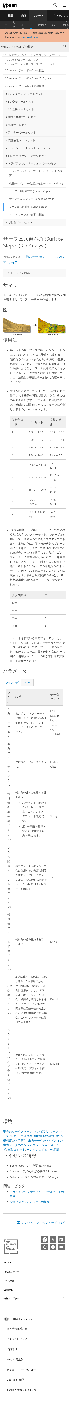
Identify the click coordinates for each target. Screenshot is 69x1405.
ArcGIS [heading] (8, 1262)
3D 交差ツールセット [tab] (21, 101)
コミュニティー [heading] (11, 1271)
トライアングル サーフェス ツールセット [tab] (33, 163)
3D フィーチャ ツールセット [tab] (25, 93)
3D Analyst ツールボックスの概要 (24, 70)
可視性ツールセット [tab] (20, 222)
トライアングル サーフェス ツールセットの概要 (35, 173)
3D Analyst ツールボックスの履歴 (24, 86)
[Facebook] (44, 1239)
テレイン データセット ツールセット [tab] (30, 148)
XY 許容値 (20, 1140)
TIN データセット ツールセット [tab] (27, 155)
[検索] (55, 5)
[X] (53, 1239)
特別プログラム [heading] (11, 1298)
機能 (23, 15)
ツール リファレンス (31, 25)
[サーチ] (65, 46)
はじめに (14, 25)
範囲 (13, 1136)
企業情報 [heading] (8, 1289)
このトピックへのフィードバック (44, 1222)
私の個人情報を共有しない (22, 1389)
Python (42, 24)
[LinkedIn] (61, 1239)
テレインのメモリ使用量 (43, 1149)
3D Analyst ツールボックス (22, 59)
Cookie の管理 (15, 1379)
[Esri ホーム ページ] (10, 5)
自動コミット (16, 1149)
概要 (10, 15)
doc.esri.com (30, 37)
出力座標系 (25, 1136)
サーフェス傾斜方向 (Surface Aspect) (30, 191)
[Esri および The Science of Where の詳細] (11, 1247)
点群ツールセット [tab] (19, 125)
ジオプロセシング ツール (45, 55)
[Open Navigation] (64, 5)
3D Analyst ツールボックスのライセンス (28, 78)
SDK (54, 24)
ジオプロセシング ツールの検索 (29, 1201)
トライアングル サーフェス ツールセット (31, 64)
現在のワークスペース (18, 1131)
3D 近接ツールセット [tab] (21, 109)
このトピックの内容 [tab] (17, 273)
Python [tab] (27, 682)
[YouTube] (61, 1247)
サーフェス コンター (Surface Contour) (31, 198)
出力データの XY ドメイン (45, 1140)
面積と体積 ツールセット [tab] (23, 117)
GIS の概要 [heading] (9, 1280)
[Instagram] (53, 1247)
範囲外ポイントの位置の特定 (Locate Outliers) (36, 183)
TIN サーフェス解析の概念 (28, 214)
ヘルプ (22, 25)
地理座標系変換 (44, 1136)
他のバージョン (35, 256)
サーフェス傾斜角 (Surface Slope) (28, 206)
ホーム (5, 25)
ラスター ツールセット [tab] (22, 132)
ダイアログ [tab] (12, 682)
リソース (38, 15)
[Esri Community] (44, 1247)
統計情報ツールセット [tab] (21, 140)
